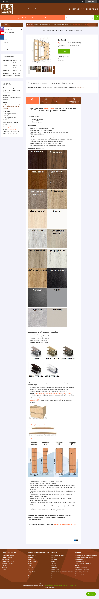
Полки (77, 576)
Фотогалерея (5, 559)
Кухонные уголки (80, 559)
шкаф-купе (49, 108)
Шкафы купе (55, 569)
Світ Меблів (31, 567)
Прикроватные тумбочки (82, 569)
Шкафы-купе (44, 24)
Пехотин (30, 569)
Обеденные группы (80, 561)
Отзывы (5, 42)
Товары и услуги (15, 18)
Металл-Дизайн (32, 561)
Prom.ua (58, 584)
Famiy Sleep (31, 571)
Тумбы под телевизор (81, 571)
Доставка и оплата (9, 36)
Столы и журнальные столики (84, 557)
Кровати (53, 574)
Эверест (30, 563)
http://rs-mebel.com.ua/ (65, 525)
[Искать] (92, 17)
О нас (27, 18)
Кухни (53, 557)
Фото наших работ (9, 32)
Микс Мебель (32, 576)
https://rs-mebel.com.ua (14, 127)
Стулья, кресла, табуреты (82, 563)
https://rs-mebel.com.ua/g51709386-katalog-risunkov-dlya (53, 393)
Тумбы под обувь (80, 574)
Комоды (77, 565)
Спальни (53, 561)
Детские (53, 563)
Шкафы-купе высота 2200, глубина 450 (60, 24)
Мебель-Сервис (32, 555)
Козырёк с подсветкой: (38, 425)
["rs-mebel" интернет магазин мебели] (7, 9)
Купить (64, 51)
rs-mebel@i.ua (11, 129)
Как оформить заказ (8, 561)
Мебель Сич (31, 559)
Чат (92, 594)
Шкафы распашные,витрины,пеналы (62, 571)
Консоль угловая (36, 439)
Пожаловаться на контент (51, 585)
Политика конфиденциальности (67, 585)
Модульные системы (57, 555)
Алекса (30, 574)
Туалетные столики (81, 567)
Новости (6, 46)
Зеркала (53, 578)
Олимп (30, 578)
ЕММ (29, 565)
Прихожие (54, 567)
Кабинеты (54, 565)
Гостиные (54, 559)
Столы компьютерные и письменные (86, 555)
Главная (4, 18)
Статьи (5, 49)
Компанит (30, 557)
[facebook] (75, 540)
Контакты (35, 18)
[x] (77, 540)
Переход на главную (8, 555)
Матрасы (54, 576)
